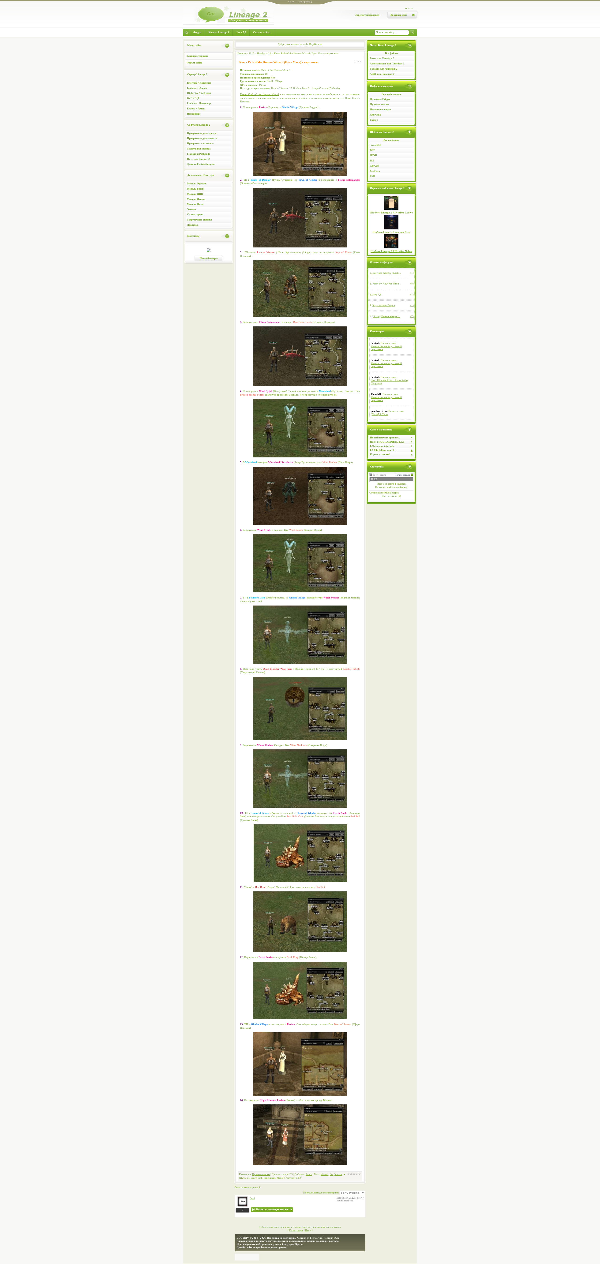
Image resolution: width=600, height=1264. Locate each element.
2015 (251, 53)
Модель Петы (195, 204)
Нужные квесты (379, 104)
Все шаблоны (391, 139)
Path (260, 1177)
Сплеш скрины (196, 214)
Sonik (309, 1174)
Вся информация (391, 94)
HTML (374, 155)
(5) (412, 283)
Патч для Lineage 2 (198, 158)
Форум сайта (194, 62)
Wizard (324, 1174)
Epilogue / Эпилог (197, 87)
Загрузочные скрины (199, 219)
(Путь (242, 1177)
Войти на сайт (398, 14)
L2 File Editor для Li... (383, 450)
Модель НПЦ (195, 193)
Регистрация (296, 1230)
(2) (412, 316)
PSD (372, 176)
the (331, 1174)
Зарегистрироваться (367, 14)
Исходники (193, 113)
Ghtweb (374, 165)
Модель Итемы (196, 199)
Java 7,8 (376, 294)
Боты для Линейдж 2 (382, 58)
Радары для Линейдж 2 (384, 68)
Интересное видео (380, 109)
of (248, 1177)
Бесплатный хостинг (321, 1237)
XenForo (375, 170)
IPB (372, 160)
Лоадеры (192, 224)
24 (269, 53)
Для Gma (375, 114)
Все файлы (391, 53)
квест (253, 1177)
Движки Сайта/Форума (201, 164)
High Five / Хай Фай (199, 93)
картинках (269, 1177)
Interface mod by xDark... (386, 272)
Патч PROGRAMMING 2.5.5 (387, 441)
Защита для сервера (199, 148)
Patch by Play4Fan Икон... (386, 283)
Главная (241, 53)
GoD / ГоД (193, 98)
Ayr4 (252, 1198)
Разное (374, 119)
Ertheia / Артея (196, 108)
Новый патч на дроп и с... (385, 437)
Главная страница (197, 55)
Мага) (280, 1177)
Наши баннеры (209, 258)
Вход (308, 1230)
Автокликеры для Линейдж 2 (387, 63)
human (338, 1174)
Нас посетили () (391, 495)
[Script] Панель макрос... (386, 316)
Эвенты (191, 209)
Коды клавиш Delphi (383, 305)
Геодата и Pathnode (198, 153)
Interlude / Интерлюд (199, 82)
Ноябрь (261, 53)
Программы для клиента (202, 138)
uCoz (336, 1237)
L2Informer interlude (382, 446)
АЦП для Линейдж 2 (382, 73)
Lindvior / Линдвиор (199, 103)
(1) (412, 272)
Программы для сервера (202, 133)
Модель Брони (195, 188)
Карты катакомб (380, 454)
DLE (372, 150)
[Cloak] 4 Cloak (379, 414)
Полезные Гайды (380, 99)
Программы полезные (200, 143)
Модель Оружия (196, 183)
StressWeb (375, 145)
